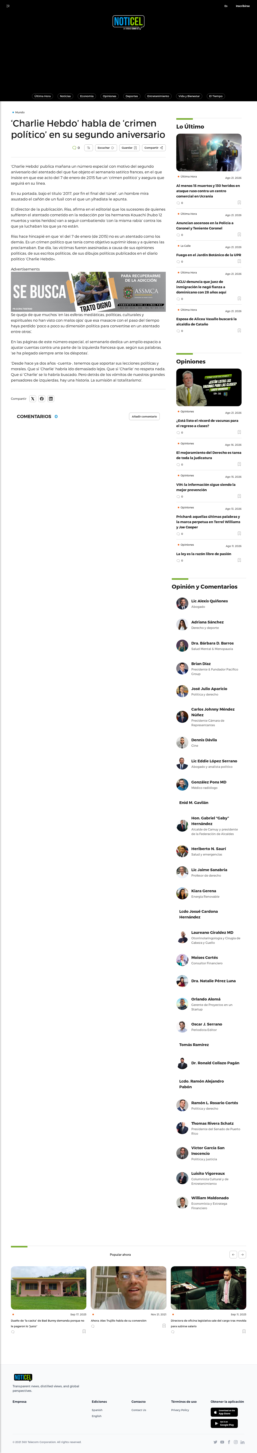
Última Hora (42, 96)
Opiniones (109, 96)
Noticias (65, 96)
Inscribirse (243, 6)
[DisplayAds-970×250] (88, 292)
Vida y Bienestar (189, 96)
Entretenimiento (158, 96)
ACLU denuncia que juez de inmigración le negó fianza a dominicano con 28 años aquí (201, 287)
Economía (87, 96)
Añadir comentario (144, 416)
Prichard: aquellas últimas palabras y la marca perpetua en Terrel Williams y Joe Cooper (208, 521)
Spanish (97, 1410)
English (96, 1416)
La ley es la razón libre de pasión (203, 554)
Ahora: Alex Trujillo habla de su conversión (38, 1320)
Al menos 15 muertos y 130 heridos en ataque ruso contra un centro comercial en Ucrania (208, 191)
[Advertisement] (128, 60)
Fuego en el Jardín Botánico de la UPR (208, 255)
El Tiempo (216, 96)
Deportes (132, 96)
